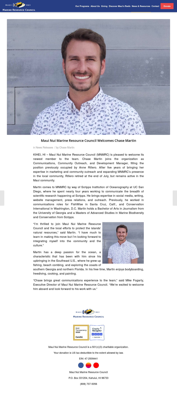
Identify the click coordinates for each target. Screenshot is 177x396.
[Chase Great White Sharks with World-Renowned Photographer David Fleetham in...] (175, 198)
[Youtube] (96, 365)
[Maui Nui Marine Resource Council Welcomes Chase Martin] (88, 77)
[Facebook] (81, 365)
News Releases (44, 147)
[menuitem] (82, 6)
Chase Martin (66, 147)
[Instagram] (88, 365)
